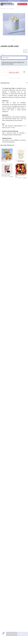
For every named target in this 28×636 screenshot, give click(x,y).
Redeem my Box (22, 4)
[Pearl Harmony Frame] (7, 171)
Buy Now (22, 634)
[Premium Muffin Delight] (7, 155)
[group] (14, 24)
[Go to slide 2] (15, 40)
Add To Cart (11, 634)
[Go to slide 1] (13, 40)
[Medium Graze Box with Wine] (21, 171)
